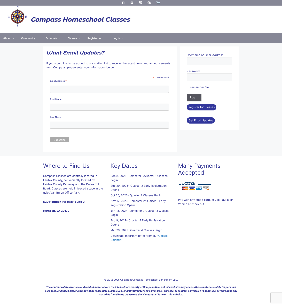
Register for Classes (201, 107)
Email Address (58, 80)
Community (28, 38)
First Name (56, 99)
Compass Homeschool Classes (80, 19)
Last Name (55, 117)
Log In (116, 38)
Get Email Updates (200, 120)
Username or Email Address (205, 55)
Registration (94, 38)
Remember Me (199, 87)
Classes (72, 38)
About (7, 38)
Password (193, 71)
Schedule (51, 38)
